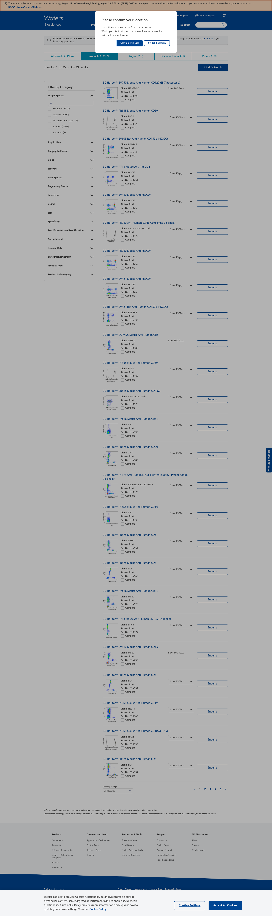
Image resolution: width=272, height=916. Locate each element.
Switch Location (157, 43)
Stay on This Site (129, 43)
